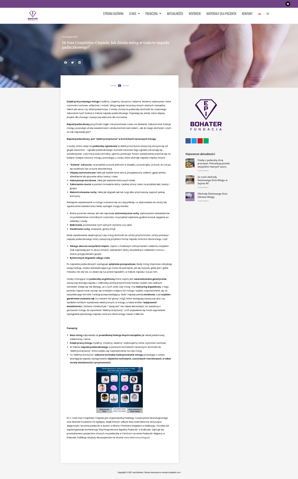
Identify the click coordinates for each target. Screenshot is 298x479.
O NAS (132, 13)
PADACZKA (151, 13)
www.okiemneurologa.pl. (137, 437)
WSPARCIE (195, 13)
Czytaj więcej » (203, 171)
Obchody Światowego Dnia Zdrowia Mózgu (212, 195)
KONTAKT (247, 13)
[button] (65, 62)
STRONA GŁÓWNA (113, 13)
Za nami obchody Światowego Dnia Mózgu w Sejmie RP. (212, 180)
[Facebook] (288, 4)
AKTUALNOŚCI (175, 13)
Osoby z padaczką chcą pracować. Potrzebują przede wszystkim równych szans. (214, 163)
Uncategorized (69, 36)
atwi (179, 472)
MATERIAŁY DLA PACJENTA (221, 13)
